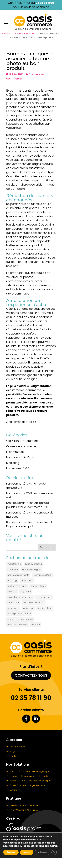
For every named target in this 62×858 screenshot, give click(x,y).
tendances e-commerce (20, 619)
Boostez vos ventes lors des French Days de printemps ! (29, 524)
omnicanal (13, 608)
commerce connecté (18, 574)
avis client (13, 569)
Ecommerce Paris (42, 574)
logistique (26, 591)
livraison (12, 591)
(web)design (14, 563)
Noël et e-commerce (33, 602)
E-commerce (15, 452)
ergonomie (26, 580)
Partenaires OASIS (18, 468)
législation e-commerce (20, 597)
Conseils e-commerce (25, 33)
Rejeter (26, 852)
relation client (44, 608)
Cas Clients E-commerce (22, 441)
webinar (36, 624)
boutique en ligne (31, 569)
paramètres (51, 845)
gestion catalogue (17, 586)
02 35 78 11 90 (44, 3)
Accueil (5, 33)
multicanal (13, 602)
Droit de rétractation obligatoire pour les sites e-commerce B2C (27, 505)
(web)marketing (33, 563)
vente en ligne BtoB (17, 624)
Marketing (12, 463)
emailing (12, 580)
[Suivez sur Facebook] (26, 719)
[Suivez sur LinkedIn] (36, 719)
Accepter (11, 852)
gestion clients (38, 586)
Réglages (42, 852)
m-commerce (44, 597)
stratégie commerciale (19, 613)
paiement (28, 608)
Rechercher (47, 547)
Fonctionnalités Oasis (20, 457)
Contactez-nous (31, 675)
